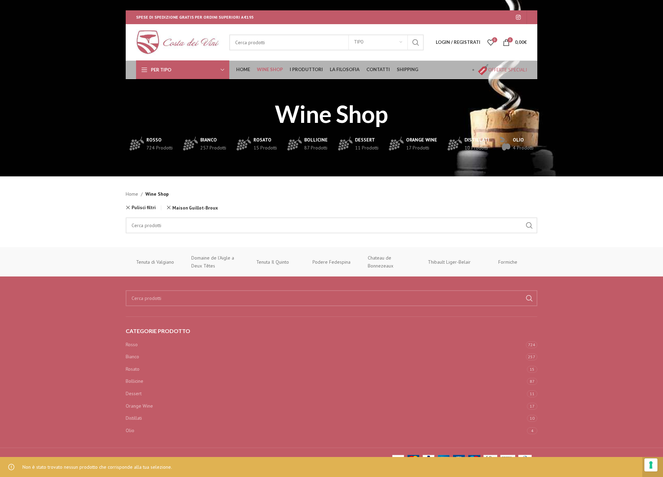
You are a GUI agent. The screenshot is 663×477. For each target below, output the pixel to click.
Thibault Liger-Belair (449, 262)
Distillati (134, 418)
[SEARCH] (416, 42)
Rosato (133, 369)
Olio (130, 430)
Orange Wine (139, 406)
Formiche (507, 262)
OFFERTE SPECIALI (507, 70)
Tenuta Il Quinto (272, 262)
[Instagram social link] (518, 17)
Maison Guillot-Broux (195, 208)
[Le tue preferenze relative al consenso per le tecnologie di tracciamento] (650, 464)
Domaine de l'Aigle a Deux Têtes (212, 262)
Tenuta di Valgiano (155, 262)
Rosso (132, 344)
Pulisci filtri (144, 207)
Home (132, 194)
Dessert (134, 393)
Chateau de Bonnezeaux (380, 262)
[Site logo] (179, 42)
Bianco (132, 356)
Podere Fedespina (331, 262)
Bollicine (134, 381)
